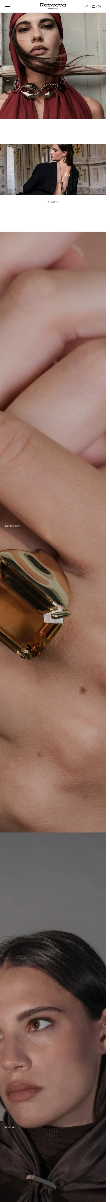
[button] (7, 6)
